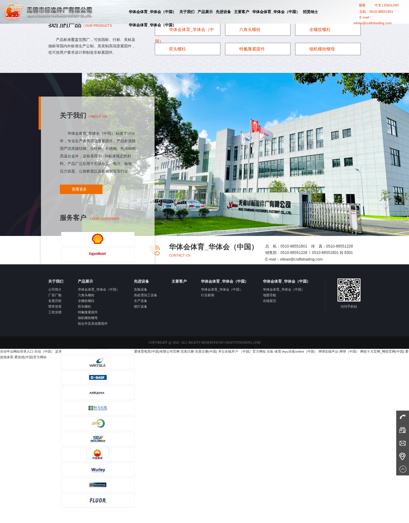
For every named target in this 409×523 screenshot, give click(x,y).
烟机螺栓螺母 (321, 49)
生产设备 (140, 301)
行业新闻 (207, 295)
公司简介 (55, 289)
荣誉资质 (55, 306)
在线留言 (269, 301)
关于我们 (187, 12)
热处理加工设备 (145, 295)
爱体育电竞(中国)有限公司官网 (157, 351)
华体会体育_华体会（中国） (152, 12)
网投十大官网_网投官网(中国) (382, 351)
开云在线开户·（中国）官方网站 (242, 351)
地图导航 (269, 295)
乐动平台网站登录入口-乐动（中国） (27, 351)
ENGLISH (391, 5)
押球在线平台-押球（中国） (338, 351)
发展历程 (55, 301)
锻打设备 (140, 306)
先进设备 (223, 12)
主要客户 (241, 12)
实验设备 (140, 289)
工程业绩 (55, 312)
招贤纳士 (310, 12)
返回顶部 (402, 469)
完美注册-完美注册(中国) (199, 351)
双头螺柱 (177, 49)
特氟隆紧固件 (251, 49)
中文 (378, 5)
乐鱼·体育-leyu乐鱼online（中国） (292, 351)
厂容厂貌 (55, 295)
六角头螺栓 (249, 29)
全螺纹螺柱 (319, 29)
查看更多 (80, 189)
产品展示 (205, 12)
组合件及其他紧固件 (93, 323)
